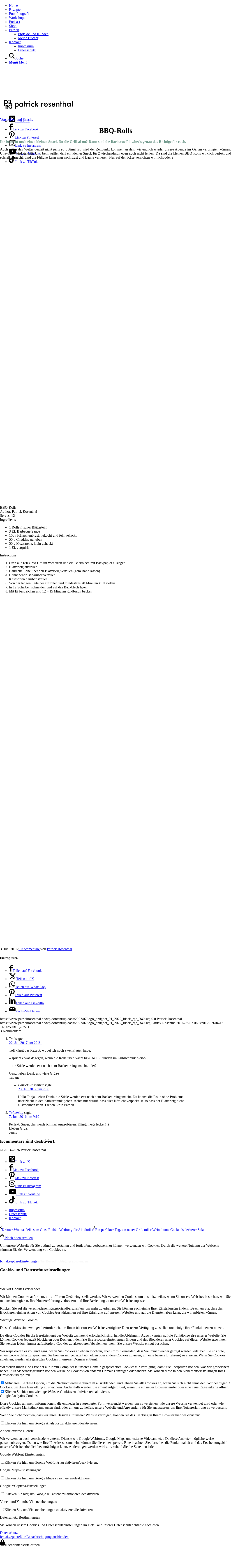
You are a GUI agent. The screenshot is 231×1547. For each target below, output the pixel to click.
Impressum (11, 1253)
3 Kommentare (29, 949)
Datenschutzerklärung (49, 1253)
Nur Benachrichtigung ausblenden (63, 1261)
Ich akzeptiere (10, 1261)
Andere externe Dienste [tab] (17, 1431)
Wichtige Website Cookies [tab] (18, 1320)
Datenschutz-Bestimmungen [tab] (20, 1517)
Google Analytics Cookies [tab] (18, 1396)
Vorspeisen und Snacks (16, 119)
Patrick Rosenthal (59, 949)
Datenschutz (9, 1533)
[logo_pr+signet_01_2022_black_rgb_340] (38, 109)
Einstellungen (29, 1261)
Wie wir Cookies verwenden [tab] (20, 1289)
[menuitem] (120, 6)
